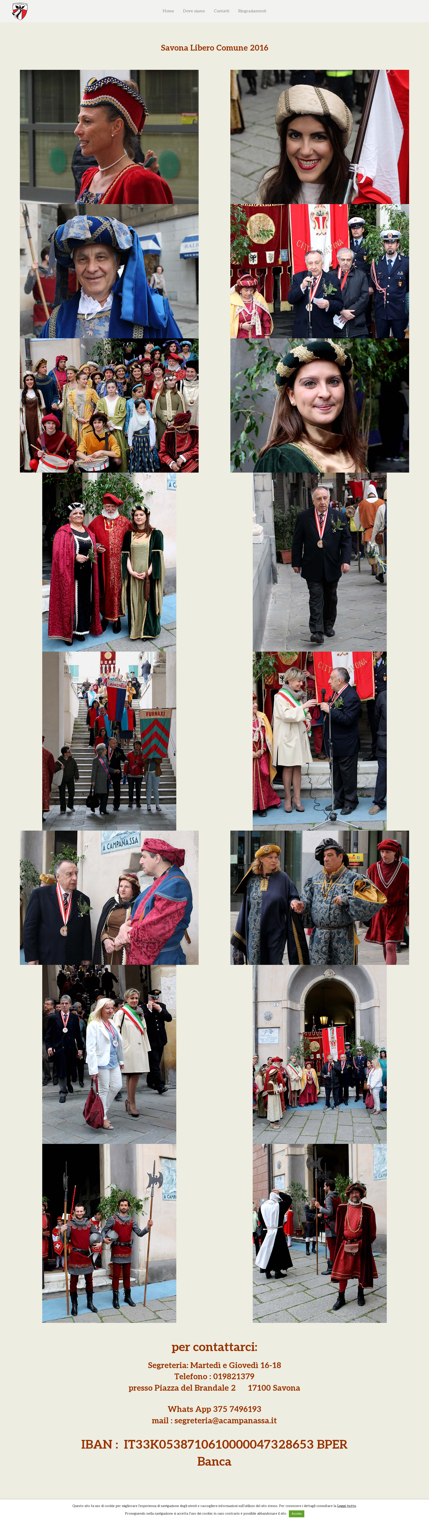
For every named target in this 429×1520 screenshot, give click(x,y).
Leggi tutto (346, 1506)
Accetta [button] (297, 1514)
